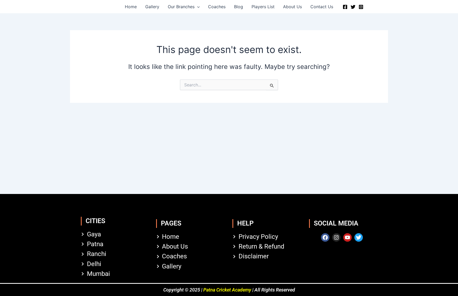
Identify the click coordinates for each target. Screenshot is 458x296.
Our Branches (181, 6)
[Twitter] (353, 7)
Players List (263, 6)
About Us (292, 6)
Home (131, 6)
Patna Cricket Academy (227, 290)
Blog (238, 6)
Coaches (217, 6)
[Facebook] (345, 7)
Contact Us (321, 6)
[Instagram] (361, 7)
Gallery (152, 6)
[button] (197, 6)
